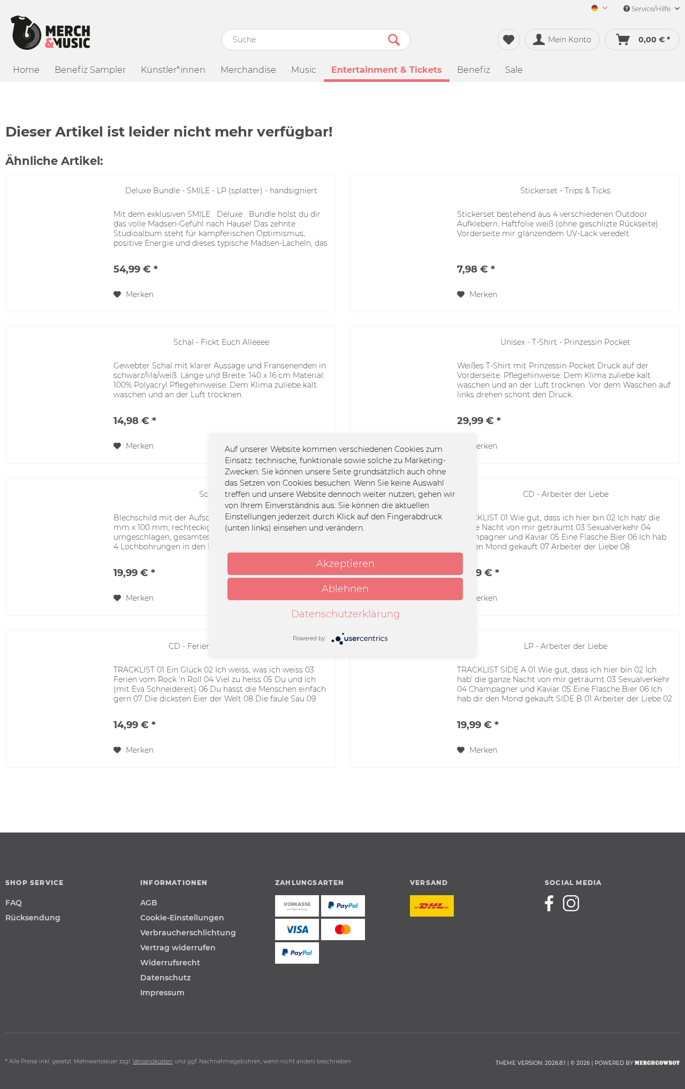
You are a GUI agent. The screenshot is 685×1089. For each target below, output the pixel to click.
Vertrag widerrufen (178, 947)
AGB (148, 903)
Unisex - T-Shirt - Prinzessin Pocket (565, 342)
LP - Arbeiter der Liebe (565, 646)
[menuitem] (595, 9)
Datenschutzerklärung (345, 614)
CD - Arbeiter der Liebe (565, 494)
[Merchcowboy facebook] (553, 903)
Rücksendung (32, 917)
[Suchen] (394, 39)
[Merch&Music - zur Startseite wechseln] (50, 33)
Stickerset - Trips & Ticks (565, 190)
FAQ (13, 903)
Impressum (162, 992)
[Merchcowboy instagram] (571, 903)
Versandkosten (153, 1061)
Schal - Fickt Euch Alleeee (221, 342)
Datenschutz (165, 977)
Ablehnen (345, 589)
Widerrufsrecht (170, 962)
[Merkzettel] (508, 39)
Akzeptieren (345, 564)
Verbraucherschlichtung (188, 932)
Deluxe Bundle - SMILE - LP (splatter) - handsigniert (221, 190)
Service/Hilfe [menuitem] (651, 9)
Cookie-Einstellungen (182, 917)
